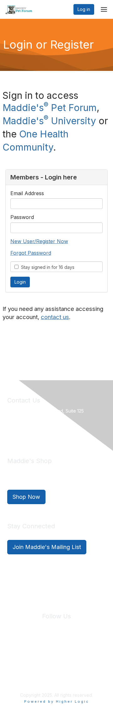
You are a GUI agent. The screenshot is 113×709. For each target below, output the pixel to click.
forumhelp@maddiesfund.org (51, 432)
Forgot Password (30, 253)
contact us (55, 317)
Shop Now (26, 496)
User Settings (57, 659)
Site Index (21, 653)
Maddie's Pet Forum (50, 107)
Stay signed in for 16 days (46, 267)
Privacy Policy (52, 653)
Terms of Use (84, 653)
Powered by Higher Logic (56, 701)
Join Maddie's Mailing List (47, 547)
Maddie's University (49, 120)
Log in (84, 9)
